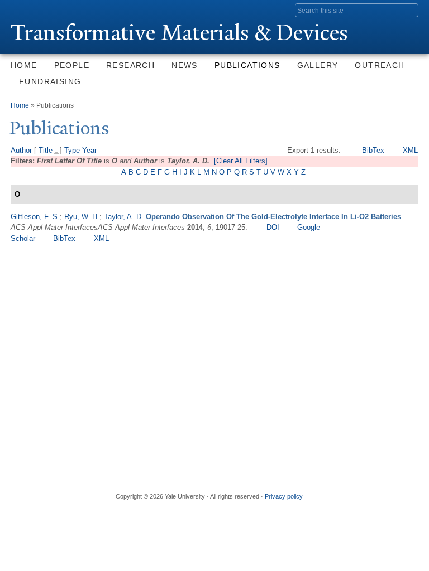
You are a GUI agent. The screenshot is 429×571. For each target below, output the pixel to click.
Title (46, 150)
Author (21, 150)
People (71, 65)
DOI (272, 227)
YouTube (408, 492)
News (184, 65)
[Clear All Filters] (241, 161)
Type (72, 150)
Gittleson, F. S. (35, 216)
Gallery (318, 65)
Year (89, 150)
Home (24, 65)
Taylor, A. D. (124, 216)
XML (410, 150)
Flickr (370, 492)
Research (130, 65)
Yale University (42, 9)
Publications (247, 65)
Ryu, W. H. (81, 216)
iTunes (389, 492)
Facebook (332, 492)
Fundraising (50, 81)
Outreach (379, 65)
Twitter (351, 492)
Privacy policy (284, 496)
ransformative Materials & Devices (179, 32)
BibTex (373, 150)
